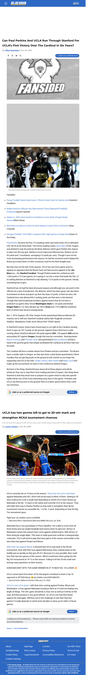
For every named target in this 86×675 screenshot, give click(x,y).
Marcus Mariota (60, 339)
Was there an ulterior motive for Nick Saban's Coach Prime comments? (38, 226)
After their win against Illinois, (20, 547)
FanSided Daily (12, 650)
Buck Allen (61, 246)
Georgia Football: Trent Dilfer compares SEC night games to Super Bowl (38, 234)
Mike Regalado (12, 50)
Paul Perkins (12, 243)
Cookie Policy (12, 654)
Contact (46, 646)
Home (9, 628)
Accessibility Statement (53, 654)
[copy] (20, 55)
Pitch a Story (29, 650)
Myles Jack (68, 360)
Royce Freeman (14, 339)
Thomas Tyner (31, 339)
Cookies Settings (13, 659)
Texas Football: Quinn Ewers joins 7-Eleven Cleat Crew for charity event (38, 200)
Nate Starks (53, 360)
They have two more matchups (61, 493)
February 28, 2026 (53, 520)
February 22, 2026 (42, 580)
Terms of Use (73, 650)
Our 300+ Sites (73, 646)
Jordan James (40, 360)
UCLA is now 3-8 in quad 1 (18, 585)
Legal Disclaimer (31, 654)
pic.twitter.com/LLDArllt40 (28, 518)
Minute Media (16, 665)
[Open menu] (5, 3)
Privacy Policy (49, 650)
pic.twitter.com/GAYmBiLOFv (47, 577)
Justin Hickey (11, 427)
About (8, 646)
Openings (28, 646)
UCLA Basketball (21, 628)
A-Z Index (71, 654)
